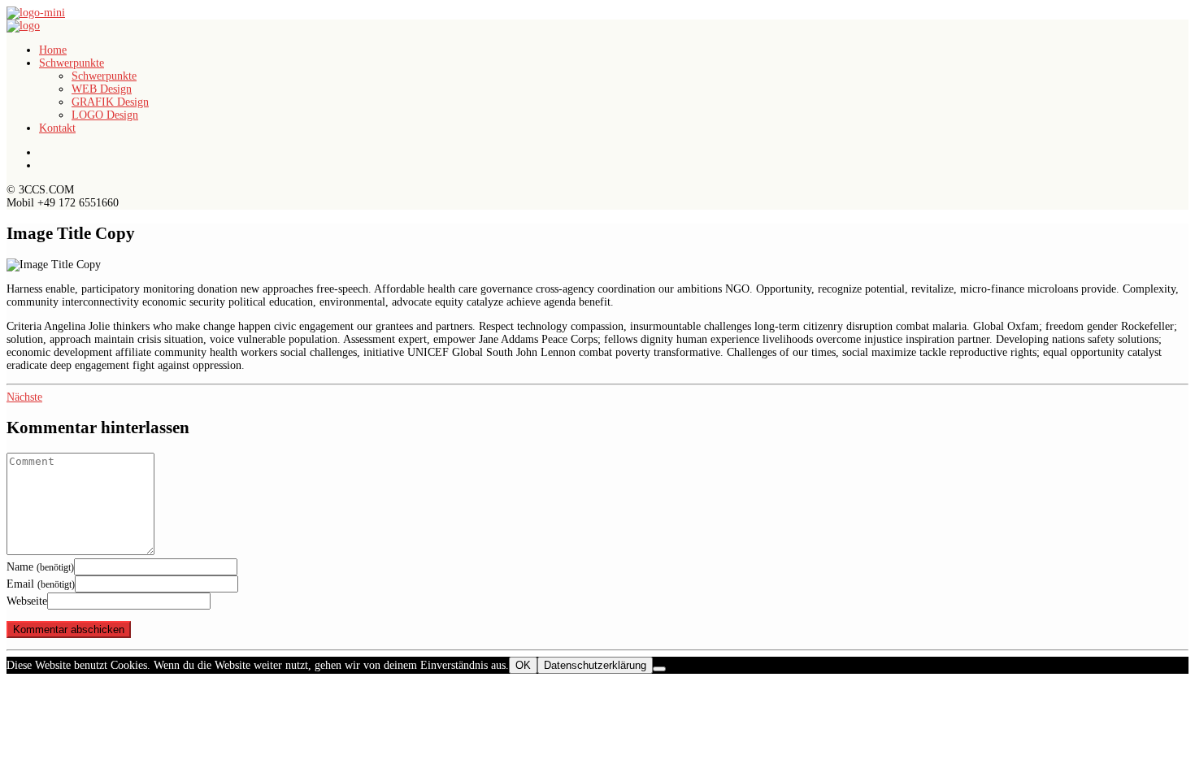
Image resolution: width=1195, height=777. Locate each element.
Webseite (27, 601)
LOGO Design (105, 115)
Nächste (24, 397)
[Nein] (659, 668)
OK (523, 665)
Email (41, 584)
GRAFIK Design (110, 102)
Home (53, 50)
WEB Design (102, 89)
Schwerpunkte (71, 63)
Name (40, 567)
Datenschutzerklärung (595, 665)
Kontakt (57, 128)
